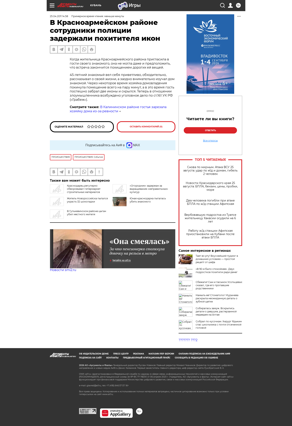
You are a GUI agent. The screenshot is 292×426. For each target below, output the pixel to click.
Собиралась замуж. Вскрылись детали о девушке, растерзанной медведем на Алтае (216, 311)
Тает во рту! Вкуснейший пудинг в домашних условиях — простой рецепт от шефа (217, 259)
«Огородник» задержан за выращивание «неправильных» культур (149, 189)
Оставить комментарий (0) (146, 126)
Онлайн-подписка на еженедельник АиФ (204, 353)
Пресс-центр (121, 353)
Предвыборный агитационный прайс (146, 357)
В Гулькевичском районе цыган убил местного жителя (86, 213)
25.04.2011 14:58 (59, 16)
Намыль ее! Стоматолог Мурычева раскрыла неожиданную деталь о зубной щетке (217, 298)
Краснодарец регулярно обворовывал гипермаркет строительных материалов (84, 189)
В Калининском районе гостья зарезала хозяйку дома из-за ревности (118, 109)
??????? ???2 (188, 340)
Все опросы (210, 140)
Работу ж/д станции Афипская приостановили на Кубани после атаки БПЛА (210, 234)
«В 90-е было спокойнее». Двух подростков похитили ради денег (217, 270)
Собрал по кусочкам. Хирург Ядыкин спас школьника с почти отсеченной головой (219, 324)
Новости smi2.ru (63, 270)
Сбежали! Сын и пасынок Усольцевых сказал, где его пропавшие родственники (219, 285)
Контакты (112, 357)
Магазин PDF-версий (161, 353)
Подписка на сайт (90, 357)
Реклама (138, 353)
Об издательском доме (94, 353)
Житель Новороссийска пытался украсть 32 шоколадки (87, 200)
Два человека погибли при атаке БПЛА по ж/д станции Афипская (210, 202)
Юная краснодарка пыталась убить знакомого (148, 200)
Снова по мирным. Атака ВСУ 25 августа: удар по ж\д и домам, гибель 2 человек (210, 171)
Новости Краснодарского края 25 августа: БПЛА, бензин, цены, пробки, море (210, 186)
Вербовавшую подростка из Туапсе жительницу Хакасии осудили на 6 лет (210, 218)
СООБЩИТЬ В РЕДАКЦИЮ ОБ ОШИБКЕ (196, 357)
